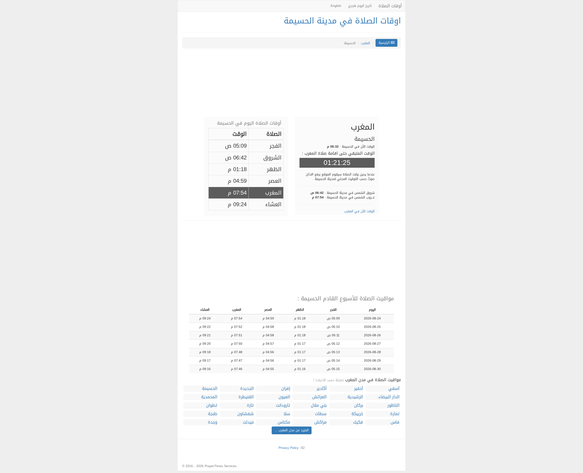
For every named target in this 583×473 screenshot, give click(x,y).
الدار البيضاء (388, 397)
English (336, 6)
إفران (285, 389)
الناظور (393, 405)
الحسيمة (209, 389)
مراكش (320, 422)
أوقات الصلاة (390, 6)
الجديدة (247, 389)
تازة (250, 405)
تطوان (211, 405)
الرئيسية (384, 43)
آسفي (393, 389)
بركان (358, 405)
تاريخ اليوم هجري (360, 6)
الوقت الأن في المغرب (359, 211)
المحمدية (209, 397)
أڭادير (322, 389)
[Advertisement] (291, 85)
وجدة (212, 422)
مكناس (284, 422)
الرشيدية (355, 397)
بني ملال (319, 405)
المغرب (365, 43)
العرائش (319, 397)
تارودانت (283, 405)
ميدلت (248, 422)
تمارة (394, 414)
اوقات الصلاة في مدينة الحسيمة (342, 20)
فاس (395, 422)
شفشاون (245, 414)
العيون (284, 397)
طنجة (212, 414)
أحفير (358, 389)
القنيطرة (246, 397)
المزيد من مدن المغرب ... (292, 430)
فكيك (358, 422)
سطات (321, 414)
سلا (287, 414)
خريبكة (357, 414)
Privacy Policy (289, 448)
